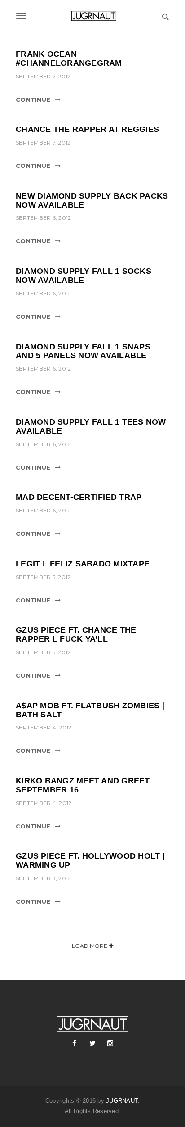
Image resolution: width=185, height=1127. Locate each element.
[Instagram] (110, 1043)
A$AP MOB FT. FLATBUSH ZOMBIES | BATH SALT (90, 710)
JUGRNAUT (122, 1100)
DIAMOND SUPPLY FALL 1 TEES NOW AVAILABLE (91, 426)
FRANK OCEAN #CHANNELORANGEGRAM (69, 59)
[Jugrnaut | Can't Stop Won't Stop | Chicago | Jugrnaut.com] (92, 16)
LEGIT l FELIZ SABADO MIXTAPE (83, 563)
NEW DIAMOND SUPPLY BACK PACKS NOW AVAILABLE (92, 200)
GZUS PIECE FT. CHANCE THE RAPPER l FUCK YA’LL (76, 634)
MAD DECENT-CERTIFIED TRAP (78, 497)
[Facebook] (74, 1043)
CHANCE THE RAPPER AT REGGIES (87, 129)
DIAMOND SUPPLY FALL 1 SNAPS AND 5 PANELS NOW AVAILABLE (83, 351)
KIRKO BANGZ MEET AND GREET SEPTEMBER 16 (83, 785)
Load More (89, 945)
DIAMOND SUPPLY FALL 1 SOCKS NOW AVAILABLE (83, 276)
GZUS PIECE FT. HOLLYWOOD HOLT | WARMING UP (90, 860)
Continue (33, 99)
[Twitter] (92, 1043)
